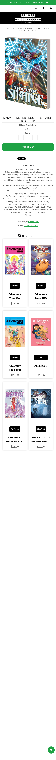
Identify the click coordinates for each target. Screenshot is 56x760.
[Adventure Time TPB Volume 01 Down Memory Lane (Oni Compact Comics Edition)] (15, 351)
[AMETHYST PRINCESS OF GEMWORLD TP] (15, 422)
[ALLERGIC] (41, 351)
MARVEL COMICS (31, 226)
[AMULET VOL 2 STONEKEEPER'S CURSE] (41, 422)
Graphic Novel (18, 28)
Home (8, 28)
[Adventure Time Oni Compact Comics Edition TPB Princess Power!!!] (15, 279)
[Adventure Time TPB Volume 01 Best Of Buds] (41, 279)
